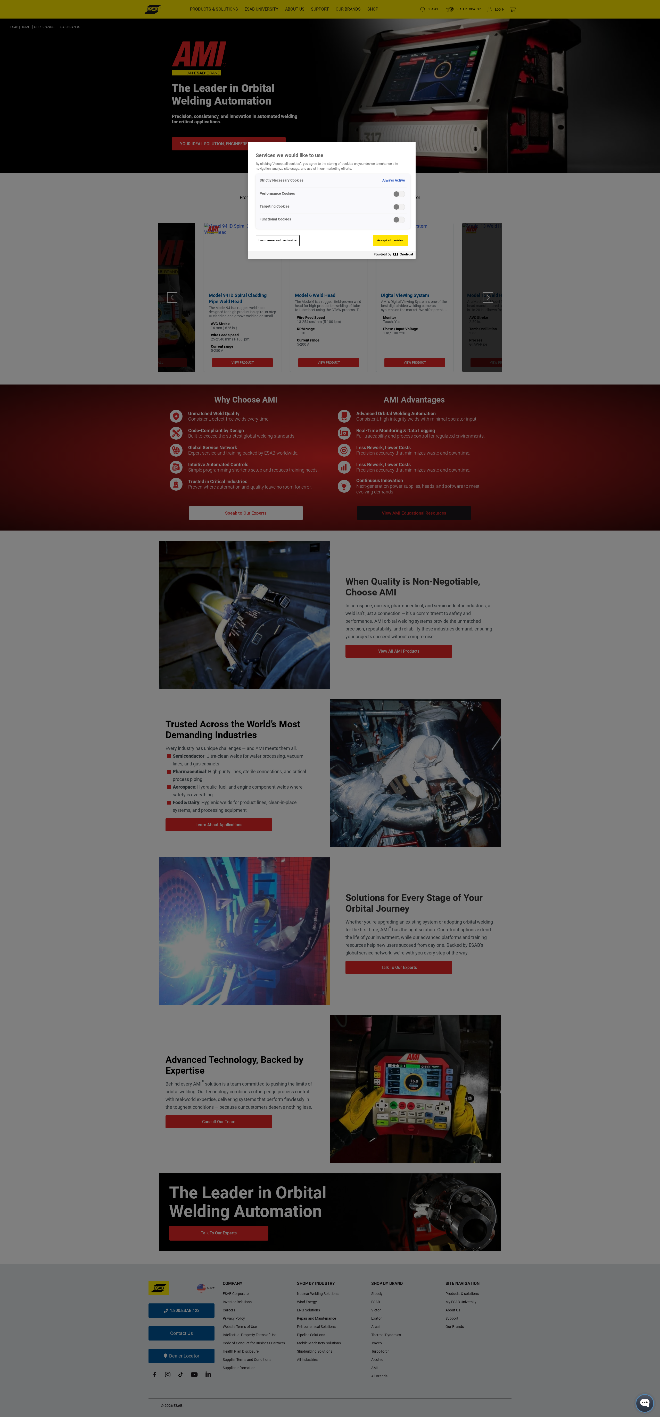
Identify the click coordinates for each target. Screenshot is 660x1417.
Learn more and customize (278, 240)
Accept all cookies (390, 240)
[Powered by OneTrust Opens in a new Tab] (393, 255)
